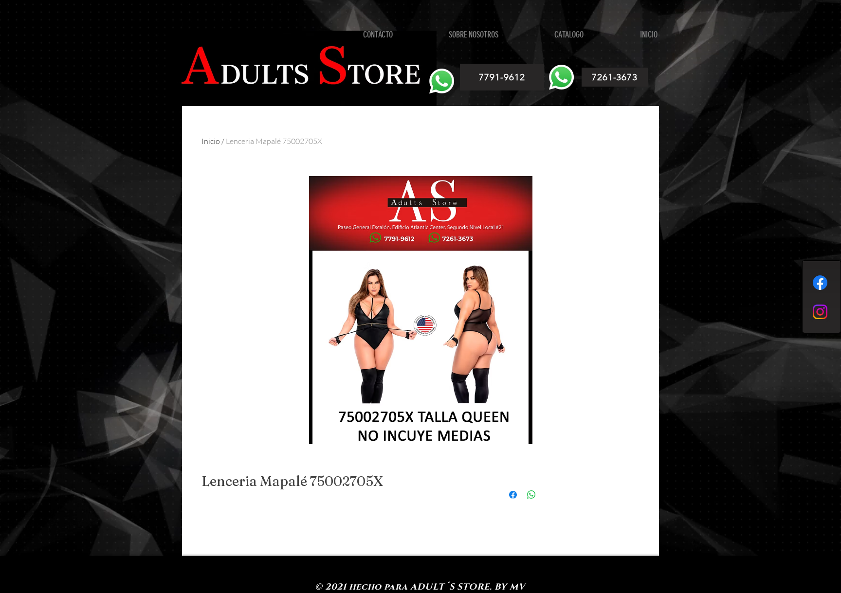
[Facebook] (820, 282)
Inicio (210, 141)
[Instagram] (820, 312)
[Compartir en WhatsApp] (531, 495)
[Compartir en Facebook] (513, 495)
